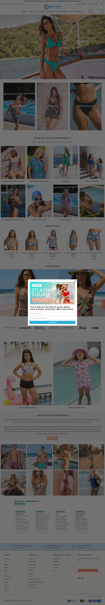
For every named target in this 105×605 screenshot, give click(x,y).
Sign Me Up (52, 322)
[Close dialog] (75, 281)
